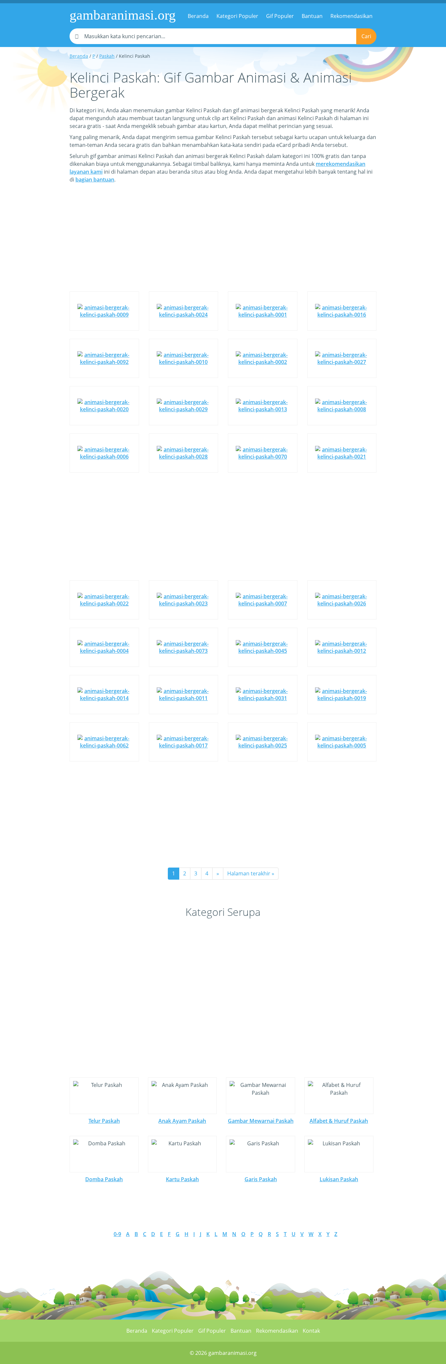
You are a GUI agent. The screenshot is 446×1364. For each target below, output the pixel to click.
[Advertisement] (223, 242)
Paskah (107, 56)
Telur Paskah (104, 1120)
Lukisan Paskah (339, 1179)
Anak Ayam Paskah (182, 1120)
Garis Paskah (261, 1179)
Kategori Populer (237, 16)
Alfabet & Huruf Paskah (339, 1120)
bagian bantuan (94, 179)
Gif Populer (280, 16)
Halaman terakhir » (250, 873)
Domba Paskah (104, 1179)
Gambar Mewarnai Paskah (261, 1120)
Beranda (198, 16)
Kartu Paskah (182, 1179)
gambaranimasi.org (123, 15)
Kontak (311, 1330)
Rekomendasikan (351, 16)
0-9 (117, 1234)
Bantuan (312, 16)
